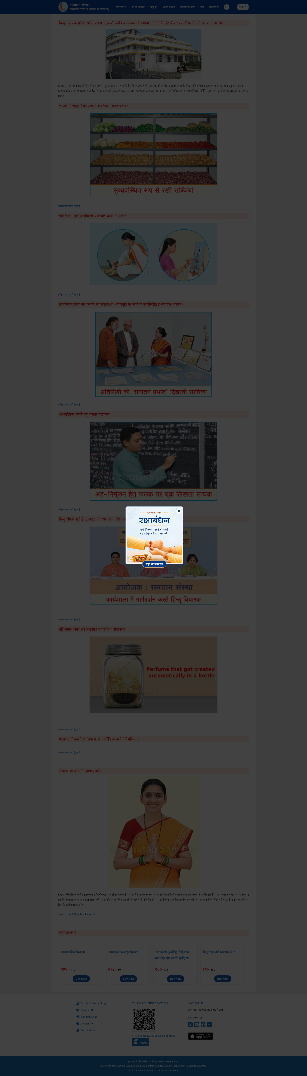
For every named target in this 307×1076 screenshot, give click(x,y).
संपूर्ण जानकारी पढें (154, 564)
